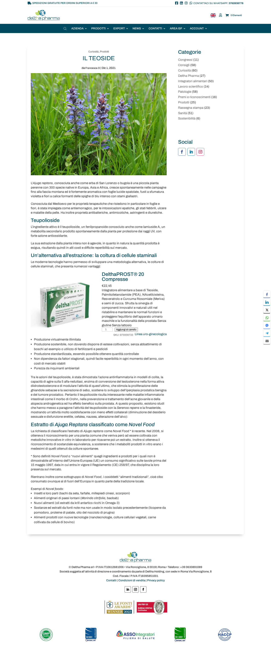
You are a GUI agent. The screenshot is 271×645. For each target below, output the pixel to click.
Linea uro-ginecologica (151, 334)
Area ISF (176, 28)
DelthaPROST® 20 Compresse (123, 277)
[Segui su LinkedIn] (191, 152)
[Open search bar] (65, 28)
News (137, 28)
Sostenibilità (186, 118)
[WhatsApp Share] (266, 317)
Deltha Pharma (188, 76)
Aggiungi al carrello (126, 329)
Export (119, 28)
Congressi (185, 59)
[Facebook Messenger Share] (266, 325)
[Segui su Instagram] (200, 152)
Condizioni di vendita (131, 580)
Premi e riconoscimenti (194, 97)
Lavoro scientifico (190, 86)
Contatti (155, 28)
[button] (267, 348)
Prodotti (98, 28)
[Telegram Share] (266, 333)
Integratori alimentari (192, 81)
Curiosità (93, 51)
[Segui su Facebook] (182, 152)
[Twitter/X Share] (266, 309)
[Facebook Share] (266, 294)
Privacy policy (156, 580)
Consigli (184, 65)
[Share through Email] (266, 340)
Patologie (184, 91)
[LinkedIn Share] (266, 302)
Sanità (182, 113)
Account (197, 28)
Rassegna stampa (190, 108)
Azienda (77, 28)
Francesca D (92, 68)
